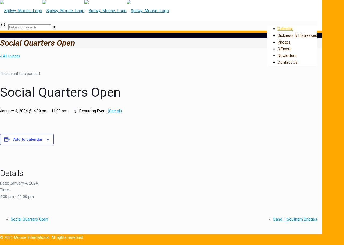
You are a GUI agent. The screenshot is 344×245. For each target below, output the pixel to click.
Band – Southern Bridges (295, 219)
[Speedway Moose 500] (84, 10)
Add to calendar (27, 139)
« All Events (10, 56)
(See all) (115, 111)
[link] (54, 27)
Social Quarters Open (29, 219)
